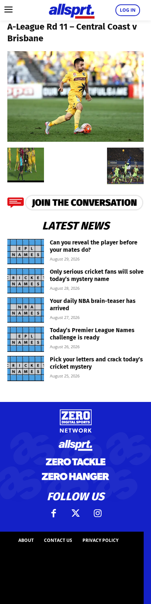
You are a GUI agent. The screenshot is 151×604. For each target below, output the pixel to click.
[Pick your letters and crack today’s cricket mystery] (25, 368)
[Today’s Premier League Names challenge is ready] (25, 339)
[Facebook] (53, 513)
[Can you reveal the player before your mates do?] (25, 251)
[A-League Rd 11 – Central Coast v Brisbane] (75, 139)
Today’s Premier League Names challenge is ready (92, 334)
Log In (128, 10)
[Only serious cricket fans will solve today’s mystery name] (25, 280)
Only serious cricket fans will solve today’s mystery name (97, 275)
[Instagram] (97, 513)
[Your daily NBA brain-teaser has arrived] (25, 310)
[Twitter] (75, 513)
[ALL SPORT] (72, 10)
